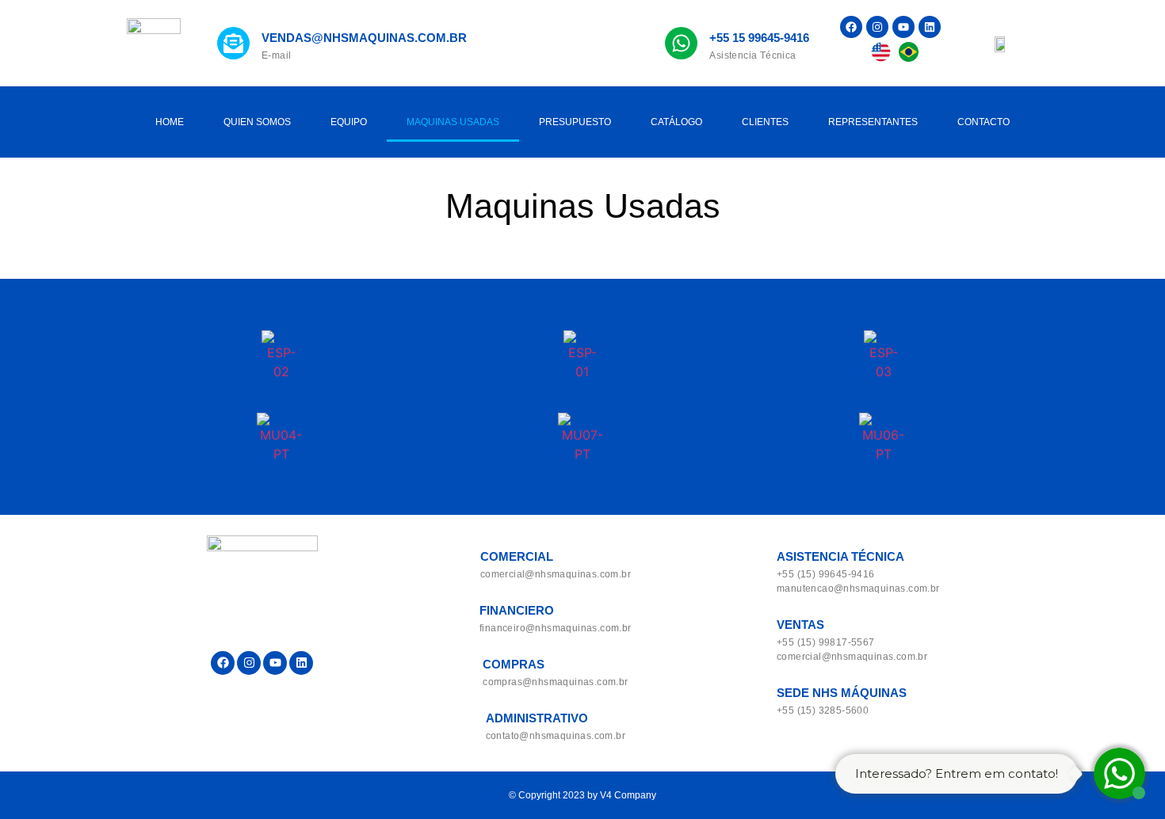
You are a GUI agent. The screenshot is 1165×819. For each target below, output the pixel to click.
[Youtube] (903, 27)
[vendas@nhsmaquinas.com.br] (233, 43)
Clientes (765, 122)
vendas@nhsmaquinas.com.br (364, 37)
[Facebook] (851, 27)
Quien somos (257, 122)
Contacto (983, 122)
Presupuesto (575, 122)
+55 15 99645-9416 (759, 37)
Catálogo (676, 122)
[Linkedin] (930, 27)
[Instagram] (877, 27)
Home (169, 122)
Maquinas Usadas (453, 122)
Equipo (348, 122)
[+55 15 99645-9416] (681, 43)
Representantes (873, 122)
